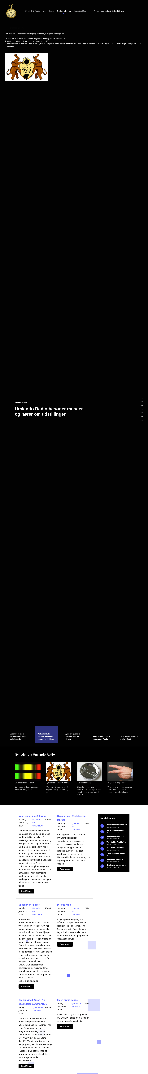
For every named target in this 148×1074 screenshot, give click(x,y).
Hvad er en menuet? (115, 860)
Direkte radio (64, 904)
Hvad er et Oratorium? (116, 837)
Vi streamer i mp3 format (32, 816)
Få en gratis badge (67, 1000)
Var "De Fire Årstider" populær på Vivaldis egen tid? (117, 843)
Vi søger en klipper (29, 904)
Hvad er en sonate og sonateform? (117, 866)
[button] (142, 391)
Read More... (26, 891)
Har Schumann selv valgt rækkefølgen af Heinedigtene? (117, 832)
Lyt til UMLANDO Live (115, 11)
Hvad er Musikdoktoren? (117, 826)
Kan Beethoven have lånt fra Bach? (117, 855)
